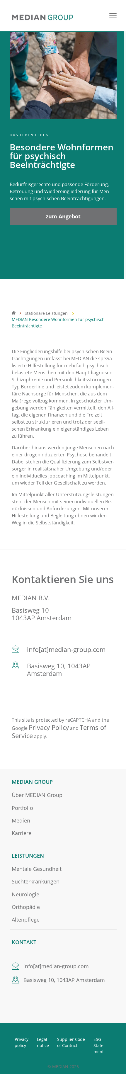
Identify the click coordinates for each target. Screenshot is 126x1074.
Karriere (21, 833)
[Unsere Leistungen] (18, 312)
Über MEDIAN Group (37, 795)
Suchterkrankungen (35, 881)
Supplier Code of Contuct (71, 1042)
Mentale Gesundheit (37, 869)
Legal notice (43, 1042)
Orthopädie (26, 907)
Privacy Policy (49, 727)
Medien (21, 820)
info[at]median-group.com (66, 649)
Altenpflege (26, 919)
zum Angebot (63, 216)
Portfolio (22, 808)
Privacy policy (21, 1042)
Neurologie (25, 894)
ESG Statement (99, 1045)
